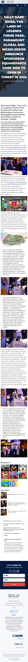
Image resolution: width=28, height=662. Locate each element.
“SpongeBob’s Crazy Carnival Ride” (17, 183)
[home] (10, 2)
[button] (3, 1)
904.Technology (16, 659)
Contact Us (14, 611)
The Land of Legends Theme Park (16, 147)
